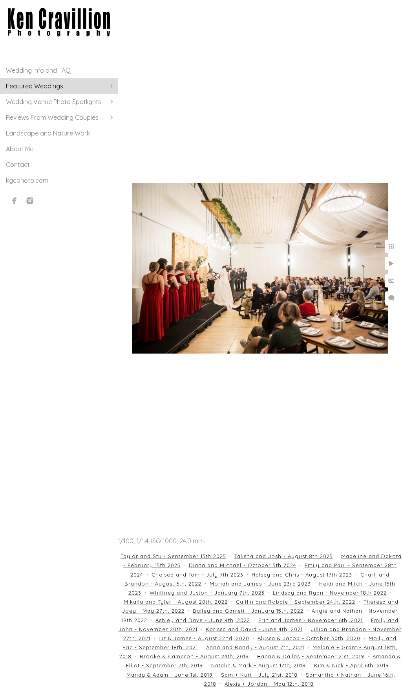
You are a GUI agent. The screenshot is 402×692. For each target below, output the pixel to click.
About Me (19, 149)
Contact (18, 164)
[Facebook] (14, 200)
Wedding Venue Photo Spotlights (53, 102)
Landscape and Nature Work (48, 133)
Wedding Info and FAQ (38, 70)
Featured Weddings (34, 86)
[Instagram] (30, 200)
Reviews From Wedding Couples (52, 117)
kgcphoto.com (27, 180)
